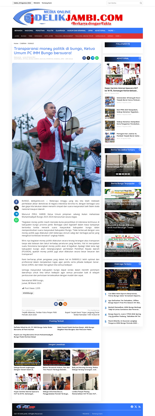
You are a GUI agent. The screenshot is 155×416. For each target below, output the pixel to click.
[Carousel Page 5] (129, 174)
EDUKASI (43, 59)
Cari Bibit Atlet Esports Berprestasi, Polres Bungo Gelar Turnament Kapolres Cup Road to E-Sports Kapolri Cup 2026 (124, 295)
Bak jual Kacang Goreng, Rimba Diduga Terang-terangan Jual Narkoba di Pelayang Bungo (85, 368)
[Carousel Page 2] (120, 174)
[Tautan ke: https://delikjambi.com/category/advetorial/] (140, 58)
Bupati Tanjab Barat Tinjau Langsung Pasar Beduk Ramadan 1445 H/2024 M (82, 312)
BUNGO (31, 59)
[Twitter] (60, 304)
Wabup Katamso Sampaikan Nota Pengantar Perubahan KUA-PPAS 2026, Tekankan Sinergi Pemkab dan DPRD (128, 123)
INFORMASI (49, 59)
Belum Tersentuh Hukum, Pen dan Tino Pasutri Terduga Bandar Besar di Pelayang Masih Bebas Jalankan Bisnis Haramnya (56, 368)
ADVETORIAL (18, 59)
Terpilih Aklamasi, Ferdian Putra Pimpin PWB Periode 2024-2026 (39, 312)
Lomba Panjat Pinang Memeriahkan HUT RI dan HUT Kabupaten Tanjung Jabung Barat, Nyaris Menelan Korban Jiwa (84, 393)
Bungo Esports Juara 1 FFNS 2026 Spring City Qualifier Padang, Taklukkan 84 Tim (124, 315)
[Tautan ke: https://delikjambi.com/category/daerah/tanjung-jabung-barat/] (140, 149)
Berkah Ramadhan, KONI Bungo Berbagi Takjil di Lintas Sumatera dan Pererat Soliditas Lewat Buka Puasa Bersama (124, 308)
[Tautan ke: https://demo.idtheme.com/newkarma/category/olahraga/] (140, 263)
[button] (141, 3)
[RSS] (65, 304)
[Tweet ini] (88, 58)
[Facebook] (56, 304)
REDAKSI (86, 414)
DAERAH (36, 59)
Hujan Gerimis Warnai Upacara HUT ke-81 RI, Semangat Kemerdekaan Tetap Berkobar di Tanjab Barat (27, 393)
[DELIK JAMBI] (67, 17)
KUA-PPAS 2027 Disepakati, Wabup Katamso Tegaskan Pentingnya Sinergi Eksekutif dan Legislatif (128, 111)
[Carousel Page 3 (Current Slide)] (123, 174)
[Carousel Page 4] (126, 174)
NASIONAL (57, 59)
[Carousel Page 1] (117, 174)
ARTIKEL (25, 59)
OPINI (62, 59)
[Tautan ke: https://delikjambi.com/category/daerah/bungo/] (140, 183)
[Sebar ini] (84, 58)
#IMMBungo (28, 293)
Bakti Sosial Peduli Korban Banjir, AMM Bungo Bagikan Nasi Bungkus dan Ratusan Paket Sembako (76, 328)
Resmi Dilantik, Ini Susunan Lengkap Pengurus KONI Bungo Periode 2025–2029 (123, 322)
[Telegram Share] (92, 58)
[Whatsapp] (97, 58)
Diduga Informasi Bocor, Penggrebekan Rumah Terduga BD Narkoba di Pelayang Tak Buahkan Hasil (55, 393)
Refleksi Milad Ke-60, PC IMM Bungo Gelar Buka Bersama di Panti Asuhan (33, 328)
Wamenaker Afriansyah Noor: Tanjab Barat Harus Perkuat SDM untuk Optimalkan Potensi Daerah (128, 99)
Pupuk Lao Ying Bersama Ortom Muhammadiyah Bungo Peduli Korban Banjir (33, 336)
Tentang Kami (97, 414)
